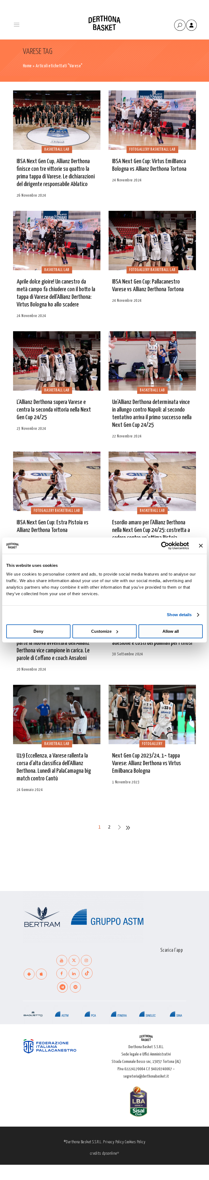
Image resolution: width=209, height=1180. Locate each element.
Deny (38, 631)
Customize (101, 631)
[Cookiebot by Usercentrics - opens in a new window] (165, 546)
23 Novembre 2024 (31, 429)
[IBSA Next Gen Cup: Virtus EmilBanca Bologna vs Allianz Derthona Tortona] (152, 120)
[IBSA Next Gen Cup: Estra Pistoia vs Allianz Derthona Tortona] (56, 481)
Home (27, 66)
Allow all (170, 631)
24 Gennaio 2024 (30, 790)
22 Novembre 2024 (127, 436)
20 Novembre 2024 (31, 669)
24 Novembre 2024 (127, 180)
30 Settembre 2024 (127, 654)
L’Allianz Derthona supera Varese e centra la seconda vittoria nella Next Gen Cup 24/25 (54, 410)
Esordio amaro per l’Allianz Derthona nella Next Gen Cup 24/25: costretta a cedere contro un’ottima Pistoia (151, 530)
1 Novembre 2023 (126, 782)
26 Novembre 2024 (31, 195)
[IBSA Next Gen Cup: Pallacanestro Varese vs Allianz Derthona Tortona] (152, 240)
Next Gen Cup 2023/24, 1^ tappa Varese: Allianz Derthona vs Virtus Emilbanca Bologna (146, 763)
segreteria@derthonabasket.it (146, 1076)
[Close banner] (201, 546)
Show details (179, 614)
